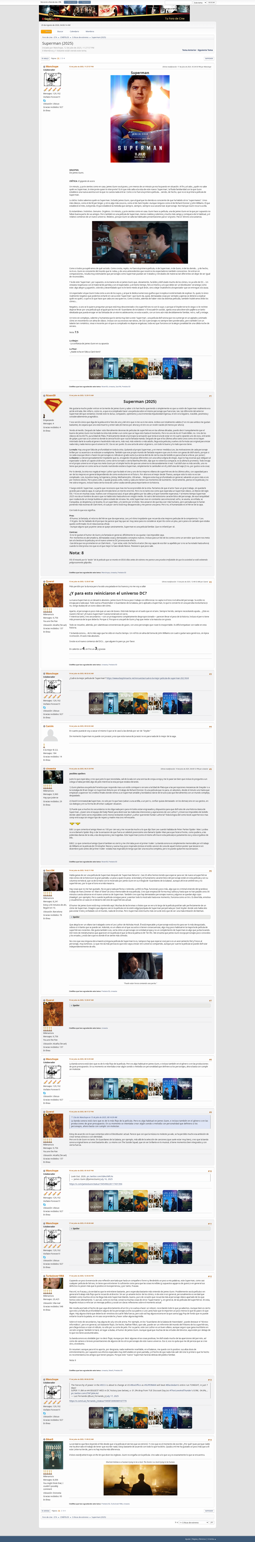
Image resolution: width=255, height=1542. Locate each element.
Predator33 (126, 386)
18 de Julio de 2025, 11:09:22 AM (81, 1439)
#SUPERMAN (150, 1385)
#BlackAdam (172, 1385)
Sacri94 (118, 386)
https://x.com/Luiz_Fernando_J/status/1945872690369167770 (98, 1401)
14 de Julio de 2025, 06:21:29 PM (81, 769)
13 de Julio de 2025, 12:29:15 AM (81, 395)
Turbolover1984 (55, 1275)
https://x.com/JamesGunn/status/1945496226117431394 (95, 1184)
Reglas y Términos (199, 1539)
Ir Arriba (45, 1511)
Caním (50, 726)
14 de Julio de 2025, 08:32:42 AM (81, 673)
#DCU (103, 1385)
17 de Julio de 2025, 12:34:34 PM (81, 1276)
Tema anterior (189, 50)
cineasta (112, 386)
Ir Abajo (45, 58)
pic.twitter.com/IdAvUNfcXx (100, 1176)
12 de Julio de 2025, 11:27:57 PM (81, 66)
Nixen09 (105, 386)
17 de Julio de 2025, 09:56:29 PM (81, 1379)
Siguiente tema (205, 50)
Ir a (176, 1522)
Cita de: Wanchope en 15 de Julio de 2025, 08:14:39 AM (95, 1117)
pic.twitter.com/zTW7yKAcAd (84, 1393)
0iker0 (111, 1370)
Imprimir (209, 58)
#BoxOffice (135, 1385)
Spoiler (76, 917)
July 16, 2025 (106, 1179)
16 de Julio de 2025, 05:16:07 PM (81, 1170)
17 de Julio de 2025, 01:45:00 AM (81, 1223)
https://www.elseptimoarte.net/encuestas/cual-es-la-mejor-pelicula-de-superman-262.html (148, 678)
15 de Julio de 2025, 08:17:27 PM (81, 1111)
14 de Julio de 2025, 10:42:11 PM (81, 870)
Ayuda (187, 1539)
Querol (50, 581)
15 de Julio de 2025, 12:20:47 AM (81, 1000)
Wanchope (52, 66)
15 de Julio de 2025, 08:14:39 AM (81, 1059)
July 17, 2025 (112, 1396)
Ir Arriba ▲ (212, 1539)
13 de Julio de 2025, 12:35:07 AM (81, 581)
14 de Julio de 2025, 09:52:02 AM (81, 726)
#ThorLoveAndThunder (181, 1390)
